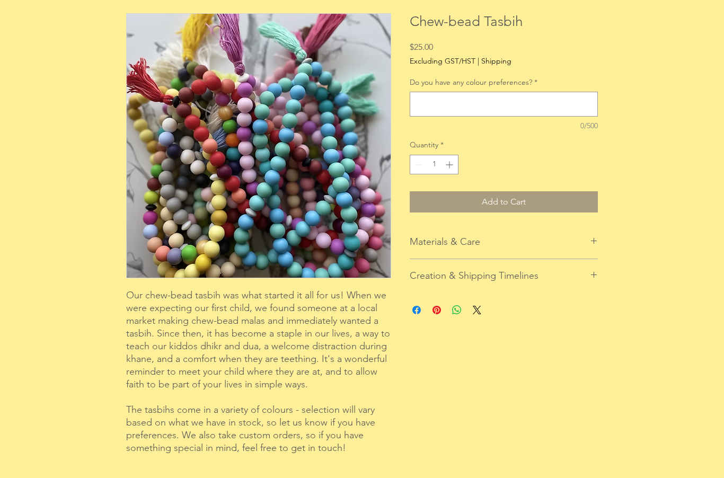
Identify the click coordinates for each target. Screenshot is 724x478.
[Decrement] (418, 164)
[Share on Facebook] (416, 310)
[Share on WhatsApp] (457, 310)
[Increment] (450, 164)
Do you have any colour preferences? (473, 82)
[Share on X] (477, 310)
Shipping (496, 61)
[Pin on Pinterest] (436, 310)
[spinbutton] (434, 164)
